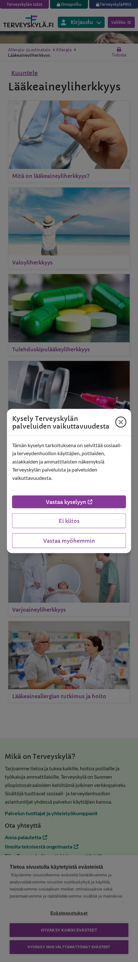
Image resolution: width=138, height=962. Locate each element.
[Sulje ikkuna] (121, 422)
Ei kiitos (69, 521)
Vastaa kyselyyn (66, 502)
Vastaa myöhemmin (69, 541)
